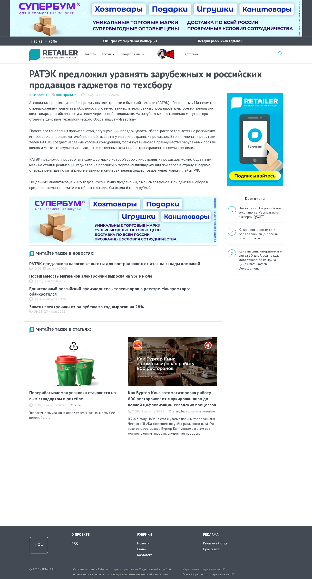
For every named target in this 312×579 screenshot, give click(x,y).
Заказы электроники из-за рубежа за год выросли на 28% (86, 306)
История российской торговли (220, 41)
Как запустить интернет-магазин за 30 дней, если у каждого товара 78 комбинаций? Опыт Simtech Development (260, 260)
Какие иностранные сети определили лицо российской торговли (258, 233)
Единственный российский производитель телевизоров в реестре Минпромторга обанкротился (109, 291)
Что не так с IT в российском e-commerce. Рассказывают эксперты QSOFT (260, 212)
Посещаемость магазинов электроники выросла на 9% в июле (90, 276)
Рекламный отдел (216, 543)
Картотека (190, 54)
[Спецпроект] (165, 51)
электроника (66, 95)
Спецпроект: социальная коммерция (130, 41)
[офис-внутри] (123, 198)
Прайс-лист (211, 549)
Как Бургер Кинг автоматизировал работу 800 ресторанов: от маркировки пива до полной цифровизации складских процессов (172, 399)
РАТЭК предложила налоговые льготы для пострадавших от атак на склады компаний (114, 263)
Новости (90, 54)
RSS (74, 543)
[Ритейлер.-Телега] (255, 94)
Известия (40, 95)
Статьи (106, 54)
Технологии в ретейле (198, 411)
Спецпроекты (130, 54)
